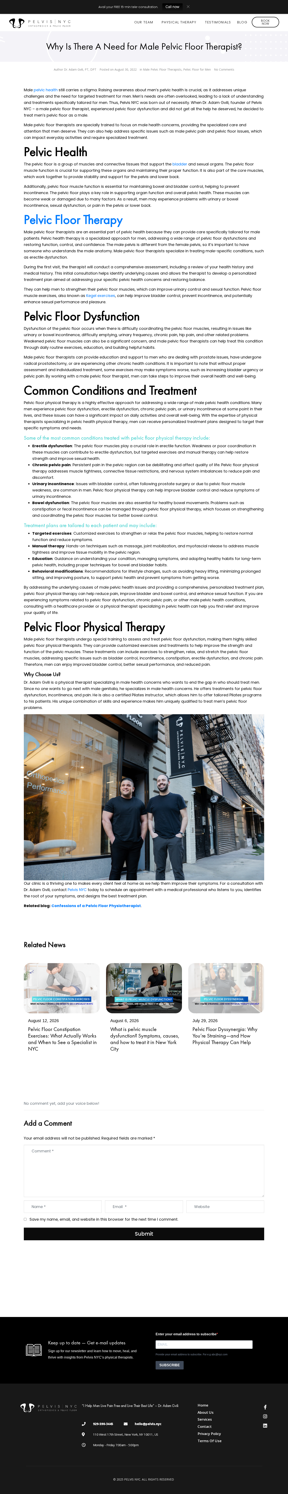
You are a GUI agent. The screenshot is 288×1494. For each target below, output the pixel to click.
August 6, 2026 (124, 1020)
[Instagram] (265, 1416)
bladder (179, 164)
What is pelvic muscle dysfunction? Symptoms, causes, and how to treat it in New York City (144, 1039)
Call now (172, 7)
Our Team (143, 22)
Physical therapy (179, 22)
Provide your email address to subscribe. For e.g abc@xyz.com (191, 1354)
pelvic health (46, 90)
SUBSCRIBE (169, 1365)
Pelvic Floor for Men (197, 69)
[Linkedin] (265, 1425)
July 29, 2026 (205, 1020)
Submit (144, 1233)
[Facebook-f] (265, 1407)
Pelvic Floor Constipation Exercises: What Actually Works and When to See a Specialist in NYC (62, 1039)
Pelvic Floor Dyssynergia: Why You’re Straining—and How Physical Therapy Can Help (224, 1036)
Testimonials (218, 22)
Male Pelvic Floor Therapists (162, 69)
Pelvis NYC (77, 889)
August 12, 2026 (43, 1020)
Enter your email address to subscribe (186, 1334)
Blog (242, 22)
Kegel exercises (100, 295)
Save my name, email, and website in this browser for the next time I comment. (104, 1219)
